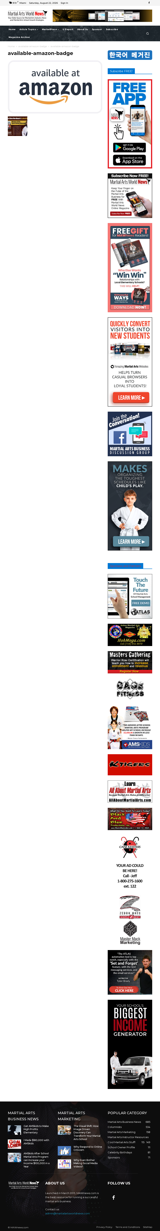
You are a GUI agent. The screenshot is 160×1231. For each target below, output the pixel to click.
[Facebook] (149, 3)
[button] (147, 33)
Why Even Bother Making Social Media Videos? (86, 1163)
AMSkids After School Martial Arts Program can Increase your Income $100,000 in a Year (37, 1160)
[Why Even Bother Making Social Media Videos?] (64, 1164)
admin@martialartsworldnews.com (67, 1213)
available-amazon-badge (32, 46)
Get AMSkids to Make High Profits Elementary (36, 1129)
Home (11, 46)
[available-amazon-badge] (55, 112)
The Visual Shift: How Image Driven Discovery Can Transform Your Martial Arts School (87, 1133)
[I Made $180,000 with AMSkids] (14, 1144)
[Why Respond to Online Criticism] (64, 1150)
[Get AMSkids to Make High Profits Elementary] (14, 1130)
